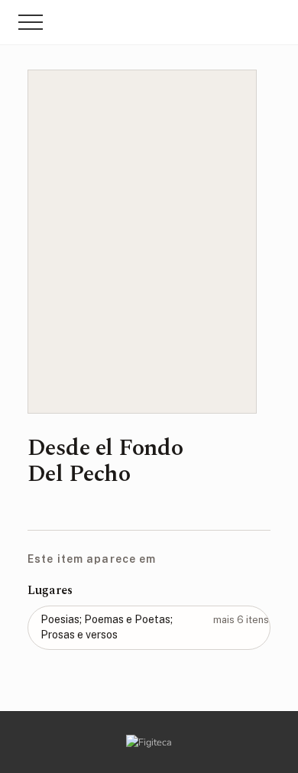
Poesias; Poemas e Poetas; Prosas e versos (154, 627)
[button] (30, 22)
